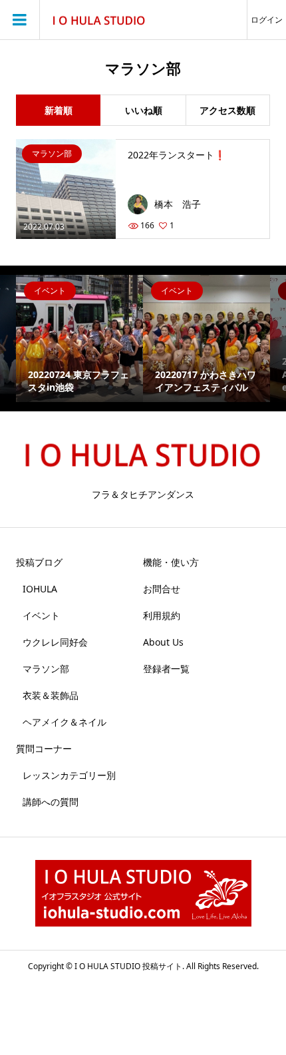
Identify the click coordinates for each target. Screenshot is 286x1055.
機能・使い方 (171, 562)
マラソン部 (46, 668)
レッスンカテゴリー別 (69, 775)
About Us (163, 642)
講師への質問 (50, 801)
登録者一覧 (166, 668)
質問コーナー (44, 748)
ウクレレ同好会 (55, 642)
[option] (79, 338)
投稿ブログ (39, 562)
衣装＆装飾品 (50, 695)
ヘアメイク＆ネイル (64, 722)
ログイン (267, 19)
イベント (41, 615)
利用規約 (161, 615)
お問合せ (161, 588)
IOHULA (40, 588)
